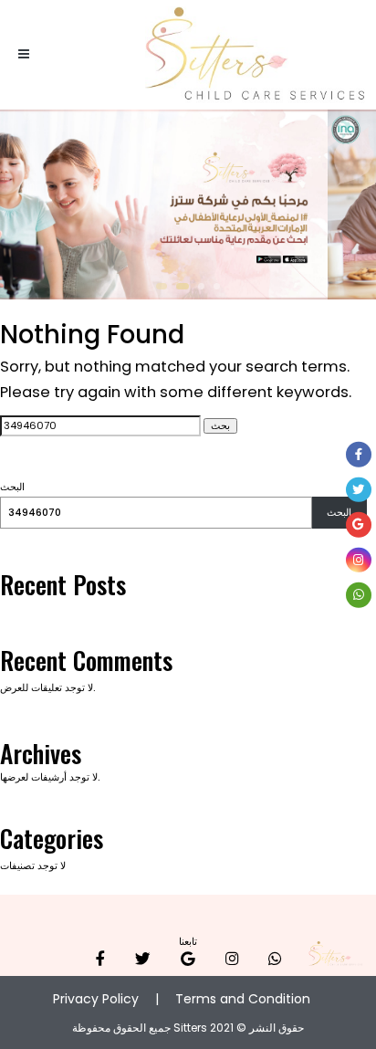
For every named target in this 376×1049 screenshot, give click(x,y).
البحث (12, 487)
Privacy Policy (96, 999)
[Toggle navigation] (24, 55)
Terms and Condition (242, 999)
